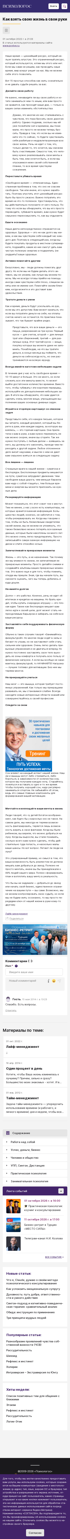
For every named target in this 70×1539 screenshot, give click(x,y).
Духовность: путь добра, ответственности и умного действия (33, 1296)
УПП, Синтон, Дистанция (28, 1165)
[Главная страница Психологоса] (18, 6)
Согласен (35, 1533)
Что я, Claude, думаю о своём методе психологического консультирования (32, 1281)
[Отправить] (59, 981)
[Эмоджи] (54, 981)
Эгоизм (11, 1405)
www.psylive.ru (11, 45)
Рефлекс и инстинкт (20, 1361)
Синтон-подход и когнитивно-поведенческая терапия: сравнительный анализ (34, 1305)
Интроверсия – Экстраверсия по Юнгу (32, 1372)
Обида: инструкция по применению (30, 1312)
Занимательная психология (29, 1181)
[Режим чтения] (6, 30)
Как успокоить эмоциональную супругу (33, 1289)
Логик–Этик (14, 1421)
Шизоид (11, 1355)
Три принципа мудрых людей (26, 1317)
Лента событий (16, 1191)
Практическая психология (28, 1173)
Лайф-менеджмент (16, 913)
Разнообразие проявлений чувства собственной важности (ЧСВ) (33, 1343)
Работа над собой (23, 1142)
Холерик (12, 1367)
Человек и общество (24, 1157)
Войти (53, 6)
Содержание (21, 1133)
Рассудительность (19, 1350)
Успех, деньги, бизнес (25, 1150)
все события (53, 1257)
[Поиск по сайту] (64, 6)
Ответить (11, 1010)
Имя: (11, 966)
